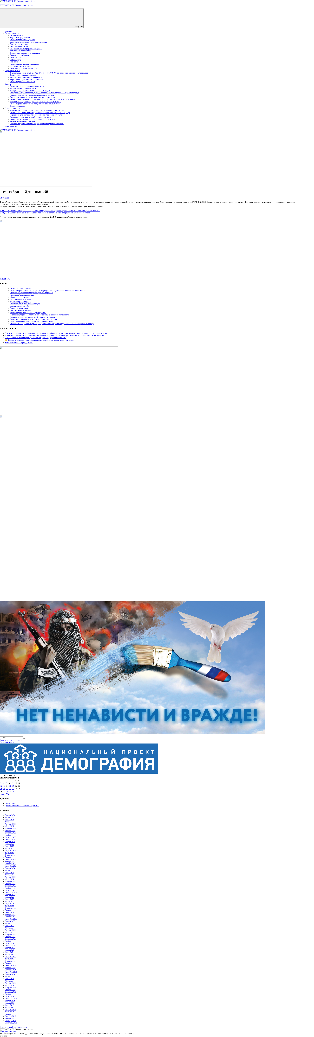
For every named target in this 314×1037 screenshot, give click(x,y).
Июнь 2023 (9, 899)
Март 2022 (9, 932)
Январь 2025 (10, 857)
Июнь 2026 (9, 820)
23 (13, 789)
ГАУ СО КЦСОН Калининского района (16, 5)
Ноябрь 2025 (10, 835)
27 (4, 791)
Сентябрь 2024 (11, 866)
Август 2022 (10, 921)
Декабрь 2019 (10, 992)
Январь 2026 (10, 831)
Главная (8, 31)
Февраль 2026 (10, 828)
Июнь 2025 (9, 846)
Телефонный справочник (20, 51)
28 (7, 791)
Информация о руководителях (22, 40)
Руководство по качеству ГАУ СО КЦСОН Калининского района (37, 110)
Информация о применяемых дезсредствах (28, 313)
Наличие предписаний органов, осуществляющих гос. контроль (37, 124)
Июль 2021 (9, 950)
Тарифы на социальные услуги (23, 88)
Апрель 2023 (10, 903)
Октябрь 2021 (10, 943)
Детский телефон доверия (21, 310)
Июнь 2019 (9, 1005)
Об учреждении (16, 35)
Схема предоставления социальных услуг (27, 86)
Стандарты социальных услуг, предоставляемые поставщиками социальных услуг (44, 93)
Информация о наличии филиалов (24, 64)
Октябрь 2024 (10, 864)
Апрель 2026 (10, 824)
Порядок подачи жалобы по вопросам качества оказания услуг (36, 115)
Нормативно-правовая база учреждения (26, 79)
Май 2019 (9, 1007)
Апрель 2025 (10, 850)
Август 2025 (10, 842)
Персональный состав (19, 46)
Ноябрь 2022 (10, 915)
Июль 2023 (9, 897)
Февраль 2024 (10, 881)
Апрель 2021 (10, 956)
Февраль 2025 (10, 855)
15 (10, 786)
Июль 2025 (9, 844)
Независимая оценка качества (22, 121)
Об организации (12, 33)
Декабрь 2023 (10, 886)
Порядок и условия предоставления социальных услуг (33, 95)
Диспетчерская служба (19, 306)
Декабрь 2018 (10, 1016)
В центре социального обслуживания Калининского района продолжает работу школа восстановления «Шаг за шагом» (55, 335)
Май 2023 (9, 901)
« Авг (2, 794)
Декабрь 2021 (10, 939)
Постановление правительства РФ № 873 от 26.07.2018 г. (34, 119)
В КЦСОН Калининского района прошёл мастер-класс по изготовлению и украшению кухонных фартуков (45, 213)
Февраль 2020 (10, 987)
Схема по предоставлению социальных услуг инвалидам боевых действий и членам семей (48, 290)
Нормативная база (12, 71)
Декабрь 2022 (10, 912)
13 (4, 786)
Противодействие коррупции (22, 295)
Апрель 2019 (10, 1010)
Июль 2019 (9, 1003)
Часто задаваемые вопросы (21, 66)
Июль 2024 (9, 870)
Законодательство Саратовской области (26, 77)
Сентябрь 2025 (11, 839)
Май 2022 (9, 928)
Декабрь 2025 (10, 833)
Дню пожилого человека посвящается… (22, 806)
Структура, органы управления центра (26, 49)
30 (13, 791)
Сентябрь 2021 (11, 945)
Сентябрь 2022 (11, 919)
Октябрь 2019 (10, 996)
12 (1, 786)
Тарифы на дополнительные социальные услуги (30, 90)
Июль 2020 (9, 976)
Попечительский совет (19, 55)
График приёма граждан (20, 44)
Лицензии (14, 62)
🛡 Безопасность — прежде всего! (19, 342)
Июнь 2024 (9, 873)
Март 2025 (9, 853)
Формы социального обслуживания (25, 53)
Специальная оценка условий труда (25, 304)
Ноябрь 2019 (10, 994)
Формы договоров (17, 106)
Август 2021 (10, 948)
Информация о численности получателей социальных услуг (35, 104)
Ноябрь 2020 (10, 968)
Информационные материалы (22, 82)
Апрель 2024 (10, 877)
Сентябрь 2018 (11, 1023)
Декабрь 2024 (10, 859)
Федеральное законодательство (23, 75)
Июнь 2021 (9, 952)
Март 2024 (9, 879)
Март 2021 (9, 959)
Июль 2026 (9, 817)
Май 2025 (9, 848)
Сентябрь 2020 (11, 972)
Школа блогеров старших (20, 288)
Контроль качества (12, 108)
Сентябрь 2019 (11, 998)
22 (10, 789)
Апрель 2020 (10, 983)
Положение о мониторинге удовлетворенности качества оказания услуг (40, 113)
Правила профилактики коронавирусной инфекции (31, 293)
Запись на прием (7, 742)
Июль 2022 (9, 923)
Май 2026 (9, 822)
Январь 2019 (10, 1014)
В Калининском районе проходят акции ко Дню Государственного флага (35, 338)
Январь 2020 (10, 990)
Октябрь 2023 (10, 890)
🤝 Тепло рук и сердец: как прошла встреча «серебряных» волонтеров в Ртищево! (39, 340)
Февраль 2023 (10, 908)
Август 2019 (10, 1001)
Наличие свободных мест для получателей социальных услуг (35, 102)
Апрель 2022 (10, 930)
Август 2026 (10, 815)
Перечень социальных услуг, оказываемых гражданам (32, 97)
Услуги (8, 84)
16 (13, 786)
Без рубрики (10, 803)
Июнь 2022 (9, 926)
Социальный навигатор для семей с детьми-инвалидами (33, 317)
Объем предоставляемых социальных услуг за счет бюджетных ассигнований (42, 99)
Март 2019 (9, 1012)
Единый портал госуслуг (20, 301)
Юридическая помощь (19, 297)
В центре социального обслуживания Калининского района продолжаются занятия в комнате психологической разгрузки (56, 333)
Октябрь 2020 (10, 970)
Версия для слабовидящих (11, 740)
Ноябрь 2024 (10, 861)
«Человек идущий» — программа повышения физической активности (39, 315)
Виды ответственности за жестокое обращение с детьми (33, 319)
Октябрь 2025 (10, 837)
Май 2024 (9, 875)
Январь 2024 (10, 884)
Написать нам (11, 126)
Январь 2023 (10, 910)
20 (4, 789)
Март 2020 (9, 985)
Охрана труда (15, 60)
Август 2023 (10, 895)
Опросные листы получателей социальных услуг (30, 117)
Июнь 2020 (9, 979)
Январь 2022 (10, 937)
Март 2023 (9, 906)
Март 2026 (9, 826)
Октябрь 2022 (10, 917)
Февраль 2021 (10, 961)
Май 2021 (9, 954)
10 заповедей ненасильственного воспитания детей (31, 321)
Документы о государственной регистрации (28, 42)
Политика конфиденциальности (23, 68)
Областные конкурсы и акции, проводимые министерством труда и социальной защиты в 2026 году (52, 324)
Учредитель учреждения (20, 37)
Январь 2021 (10, 963)
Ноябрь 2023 (10, 888)
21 (7, 789)
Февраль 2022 (10, 934)
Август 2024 (10, 868)
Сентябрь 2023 (11, 892)
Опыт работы (15, 57)
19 (1, 789)
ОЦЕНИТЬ (5, 279)
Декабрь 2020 (10, 965)
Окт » (8, 794)
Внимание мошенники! (20, 308)
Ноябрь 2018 (10, 1018)
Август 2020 (10, 974)
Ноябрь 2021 (10, 941)
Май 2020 (9, 981)
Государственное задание (20, 299)
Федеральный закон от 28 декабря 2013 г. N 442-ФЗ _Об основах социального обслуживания (49, 73)
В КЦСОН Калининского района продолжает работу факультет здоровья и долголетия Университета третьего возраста (50, 211)
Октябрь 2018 (10, 1021)
